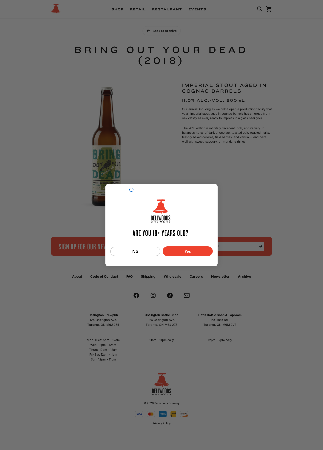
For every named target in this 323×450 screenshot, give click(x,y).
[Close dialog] (131, 190)
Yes (187, 251)
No (135, 251)
